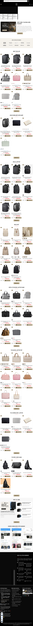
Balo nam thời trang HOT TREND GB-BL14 (27, 178)
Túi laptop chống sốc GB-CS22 (16, 340)
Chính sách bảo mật (15, 590)
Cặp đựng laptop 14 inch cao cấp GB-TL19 (5, 322)
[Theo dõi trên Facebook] (23, 595)
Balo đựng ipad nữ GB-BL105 (27, 258)
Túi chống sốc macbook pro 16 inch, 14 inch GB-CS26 (5, 447)
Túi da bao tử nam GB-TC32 (27, 472)
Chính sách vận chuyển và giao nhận (23, 621)
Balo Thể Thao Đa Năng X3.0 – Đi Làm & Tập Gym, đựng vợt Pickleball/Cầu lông (5, 132)
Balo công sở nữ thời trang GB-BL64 (16, 240)
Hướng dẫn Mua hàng (15, 593)
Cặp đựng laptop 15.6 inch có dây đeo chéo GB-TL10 (5, 86)
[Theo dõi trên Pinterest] (27, 595)
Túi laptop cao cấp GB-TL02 (16, 321)
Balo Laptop (27, 64)
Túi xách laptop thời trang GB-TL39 (27, 366)
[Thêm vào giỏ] (3, 70)
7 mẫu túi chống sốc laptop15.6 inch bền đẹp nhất (26, 514)
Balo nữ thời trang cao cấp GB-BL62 (16, 259)
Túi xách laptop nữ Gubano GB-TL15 (16, 86)
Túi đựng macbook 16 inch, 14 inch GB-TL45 (5, 152)
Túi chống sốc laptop (16, 130)
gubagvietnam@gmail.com (5, 599)
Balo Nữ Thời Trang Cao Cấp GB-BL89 (5, 259)
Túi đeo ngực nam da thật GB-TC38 (5, 490)
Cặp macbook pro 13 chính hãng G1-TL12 (16, 105)
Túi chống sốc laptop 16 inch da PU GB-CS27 (27, 132)
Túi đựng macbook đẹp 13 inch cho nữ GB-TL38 (5, 384)
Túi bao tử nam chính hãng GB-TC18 (5, 473)
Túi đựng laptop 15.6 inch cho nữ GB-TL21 (27, 86)
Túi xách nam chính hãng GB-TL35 (27, 322)
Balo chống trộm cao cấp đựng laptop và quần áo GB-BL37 (5, 66)
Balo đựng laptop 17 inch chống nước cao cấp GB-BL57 (16, 197)
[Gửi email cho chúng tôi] (25, 595)
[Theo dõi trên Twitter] (24, 595)
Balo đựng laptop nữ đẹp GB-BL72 (27, 240)
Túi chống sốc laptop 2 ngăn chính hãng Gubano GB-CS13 (5, 105)
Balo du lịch (5, 64)
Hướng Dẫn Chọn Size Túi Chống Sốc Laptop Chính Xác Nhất (26, 503)
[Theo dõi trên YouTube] (28, 595)
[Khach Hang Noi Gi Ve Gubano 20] (27, 538)
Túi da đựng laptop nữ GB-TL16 (16, 403)
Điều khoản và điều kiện (16, 589)
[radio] (1, 83)
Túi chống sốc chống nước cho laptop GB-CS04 (16, 132)
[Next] (31, 13)
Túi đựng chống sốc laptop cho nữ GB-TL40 (16, 366)
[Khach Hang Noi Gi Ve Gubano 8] (5, 538)
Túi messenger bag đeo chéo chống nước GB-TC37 (16, 473)
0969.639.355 (3, 602)
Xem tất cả (16, 157)
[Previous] (2, 13)
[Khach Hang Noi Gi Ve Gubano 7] (16, 538)
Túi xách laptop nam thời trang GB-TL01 (6, 340)
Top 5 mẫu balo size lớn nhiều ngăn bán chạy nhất (27, 508)
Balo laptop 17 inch (16, 64)
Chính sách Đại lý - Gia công (16, 604)
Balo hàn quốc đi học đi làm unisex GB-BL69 (16, 277)
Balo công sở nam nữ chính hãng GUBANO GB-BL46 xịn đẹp (16, 66)
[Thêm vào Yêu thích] (1, 70)
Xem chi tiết (20, 33)
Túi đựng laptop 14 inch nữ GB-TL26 (5, 403)
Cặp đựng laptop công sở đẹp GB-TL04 (16, 303)
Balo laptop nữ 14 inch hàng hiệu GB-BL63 (5, 240)
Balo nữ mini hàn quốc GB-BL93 (5, 277)
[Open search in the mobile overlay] (16, 1)
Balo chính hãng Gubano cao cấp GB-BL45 (5, 197)
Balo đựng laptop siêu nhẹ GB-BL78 (27, 197)
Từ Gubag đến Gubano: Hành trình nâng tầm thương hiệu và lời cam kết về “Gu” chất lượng (7, 511)
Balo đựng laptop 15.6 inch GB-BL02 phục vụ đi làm (27, 66)
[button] (1, 4)
